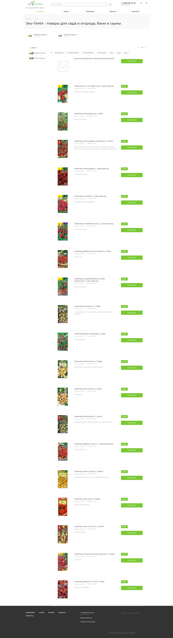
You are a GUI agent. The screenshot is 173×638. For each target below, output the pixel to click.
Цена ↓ (126, 53)
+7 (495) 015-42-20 (128, 3)
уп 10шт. (124, 86)
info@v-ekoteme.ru (86, 618)
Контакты (29, 616)
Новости (62, 612)
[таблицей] (145, 47)
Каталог (51, 612)
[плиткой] (139, 47)
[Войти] (146, 3)
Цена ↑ (119, 53)
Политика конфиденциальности (131, 613)
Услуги (41, 612)
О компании (30, 612)
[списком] (142, 47)
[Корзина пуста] (141, 3)
